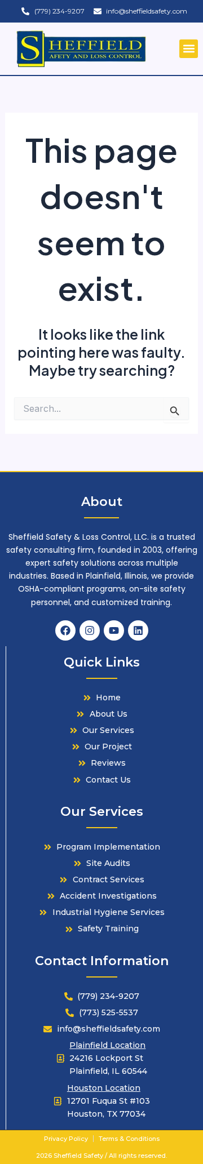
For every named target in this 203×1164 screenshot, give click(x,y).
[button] (188, 48)
